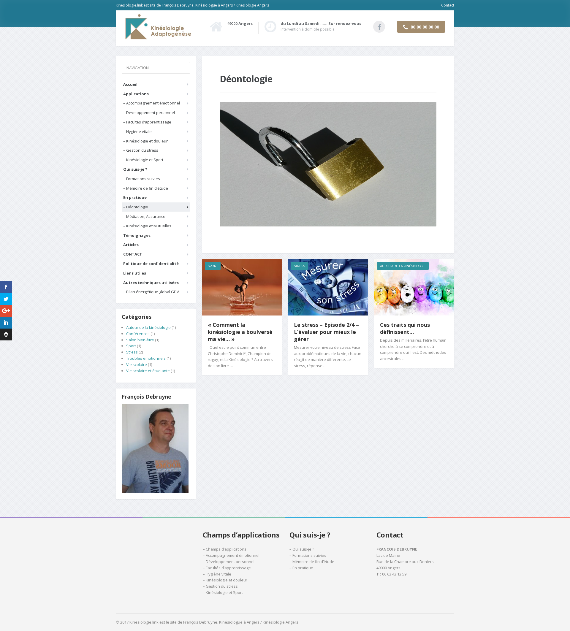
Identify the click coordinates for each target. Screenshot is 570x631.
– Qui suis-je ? (301, 549)
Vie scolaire (136, 364)
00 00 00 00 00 (424, 27)
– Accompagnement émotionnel (151, 103)
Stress (299, 266)
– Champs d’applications (224, 549)
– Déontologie (135, 207)
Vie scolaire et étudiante (148, 370)
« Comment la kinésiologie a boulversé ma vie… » (240, 332)
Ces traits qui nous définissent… (405, 328)
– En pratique (301, 567)
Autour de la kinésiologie (403, 266)
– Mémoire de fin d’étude (145, 188)
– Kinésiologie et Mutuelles (147, 226)
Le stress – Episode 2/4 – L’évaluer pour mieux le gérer (326, 332)
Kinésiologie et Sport (224, 592)
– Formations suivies (141, 178)
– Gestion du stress (140, 150)
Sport (213, 266)
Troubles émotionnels (146, 358)
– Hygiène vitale (137, 131)
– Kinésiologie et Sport (143, 159)
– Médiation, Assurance (144, 216)
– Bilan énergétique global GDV (151, 291)
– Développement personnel (149, 112)
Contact (447, 5)
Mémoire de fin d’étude (313, 561)
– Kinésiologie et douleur (145, 141)
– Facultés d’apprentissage (147, 122)
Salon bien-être (140, 340)
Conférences (138, 333)
